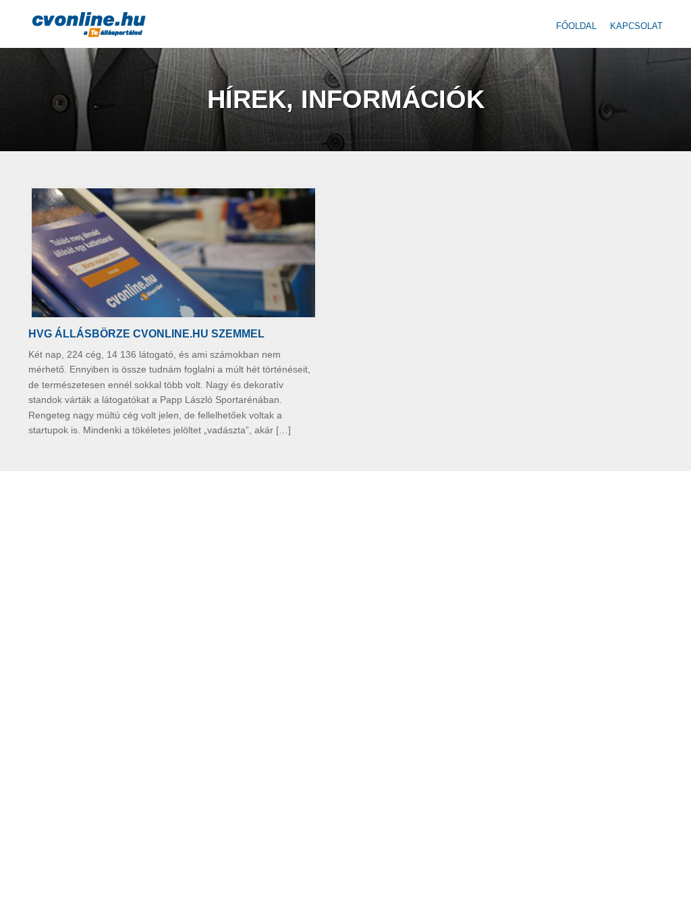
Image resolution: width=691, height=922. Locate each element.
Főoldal (576, 26)
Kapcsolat (636, 26)
